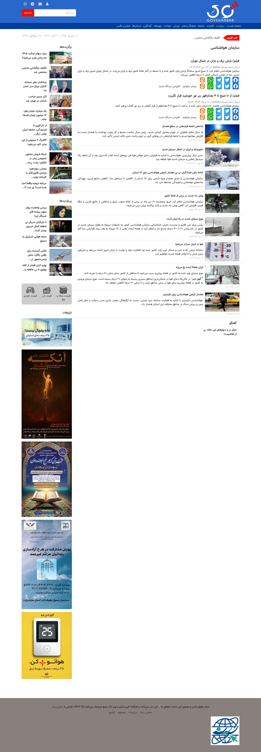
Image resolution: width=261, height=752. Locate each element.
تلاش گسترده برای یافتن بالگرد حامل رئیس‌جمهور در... (37, 255)
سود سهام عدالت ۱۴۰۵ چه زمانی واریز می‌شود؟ (34, 56)
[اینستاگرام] (25, 4)
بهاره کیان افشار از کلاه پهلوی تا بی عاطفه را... (35, 267)
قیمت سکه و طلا (63, 298)
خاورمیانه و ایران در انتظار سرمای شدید (182, 149)
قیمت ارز (47, 296)
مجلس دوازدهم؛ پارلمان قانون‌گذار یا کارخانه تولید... (36, 173)
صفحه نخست (234, 26)
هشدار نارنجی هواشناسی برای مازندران (183, 294)
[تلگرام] (32, 4)
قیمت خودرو (30, 296)
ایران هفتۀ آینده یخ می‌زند (189, 267)
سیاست (220, 26)
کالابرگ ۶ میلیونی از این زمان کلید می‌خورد (34, 142)
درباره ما (133, 712)
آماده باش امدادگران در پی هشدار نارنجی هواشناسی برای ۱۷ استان (167, 173)
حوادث (167, 26)
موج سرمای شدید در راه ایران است (185, 219)
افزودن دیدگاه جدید (169, 86)
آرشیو (112, 712)
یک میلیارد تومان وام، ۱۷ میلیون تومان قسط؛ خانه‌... (34, 115)
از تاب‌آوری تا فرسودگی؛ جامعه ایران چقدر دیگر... (35, 130)
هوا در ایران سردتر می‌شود (189, 244)
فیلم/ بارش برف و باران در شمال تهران (215, 61)
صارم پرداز (57, 707)
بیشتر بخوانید (189, 86)
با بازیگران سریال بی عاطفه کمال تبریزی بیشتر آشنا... (36, 226)
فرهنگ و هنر (188, 26)
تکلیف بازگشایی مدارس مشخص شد (201, 38)
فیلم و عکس (123, 26)
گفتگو (233, 323)
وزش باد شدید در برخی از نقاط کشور (184, 196)
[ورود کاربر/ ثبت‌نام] (47, 4)
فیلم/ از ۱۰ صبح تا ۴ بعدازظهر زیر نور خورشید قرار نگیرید (203, 95)
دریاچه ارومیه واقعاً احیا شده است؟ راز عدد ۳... (34, 185)
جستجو (28, 13)
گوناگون (147, 26)
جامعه (201, 26)
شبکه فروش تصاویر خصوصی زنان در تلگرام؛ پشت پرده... (36, 158)
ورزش (176, 26)
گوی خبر (196, 279)
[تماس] (40, 4)
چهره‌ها (158, 26)
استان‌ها (136, 26)
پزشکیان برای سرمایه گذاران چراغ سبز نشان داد (35, 86)
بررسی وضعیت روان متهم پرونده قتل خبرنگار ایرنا (36, 212)
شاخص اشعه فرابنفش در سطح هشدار (182, 126)
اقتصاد (210, 26)
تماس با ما (146, 712)
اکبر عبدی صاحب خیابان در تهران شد (36, 99)
